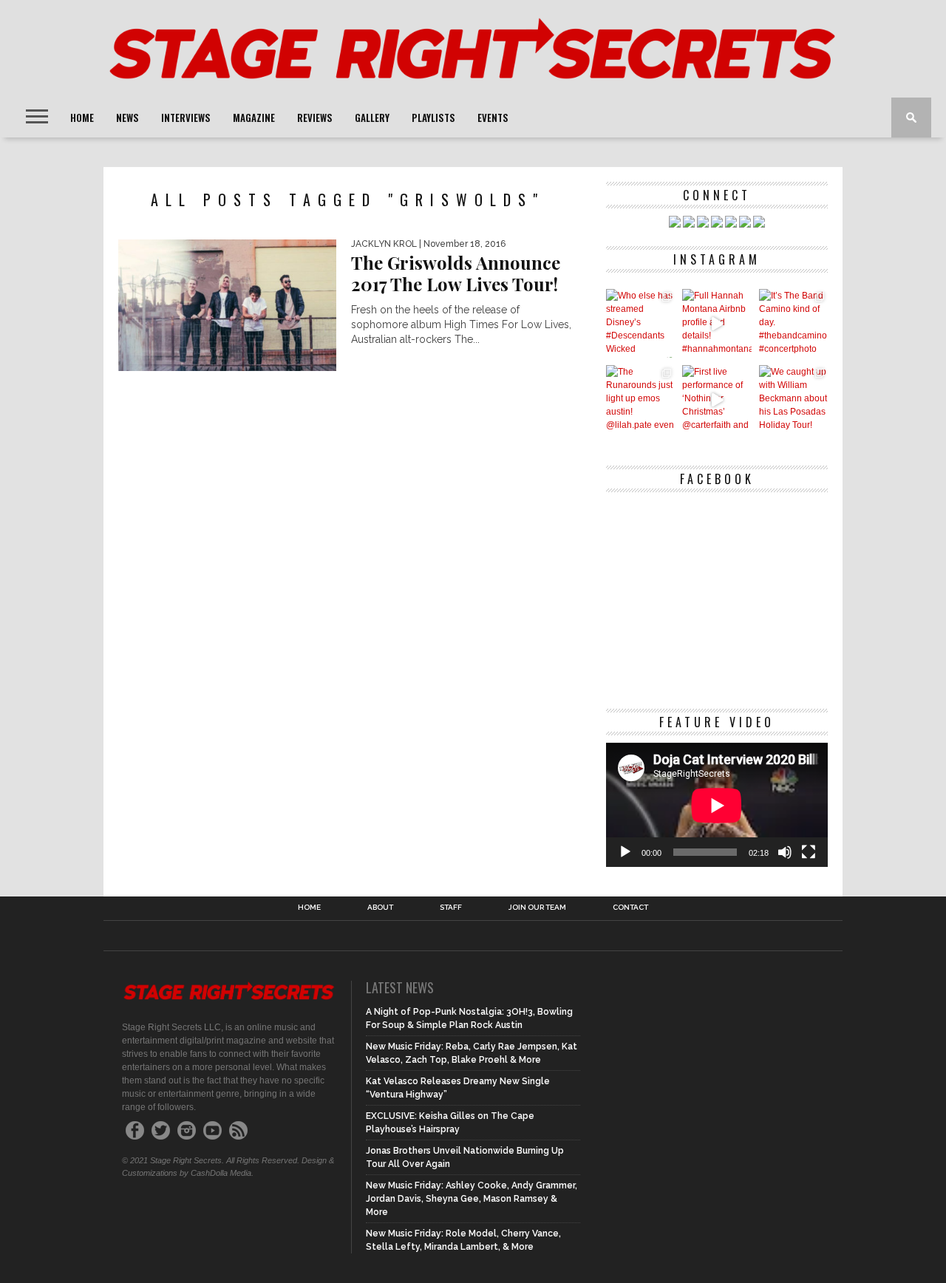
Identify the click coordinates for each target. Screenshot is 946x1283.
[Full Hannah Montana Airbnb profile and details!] (716, 323)
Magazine (254, 117)
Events (492, 117)
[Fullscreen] (808, 852)
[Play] (625, 852)
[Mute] (784, 852)
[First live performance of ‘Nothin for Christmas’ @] (716, 399)
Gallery (372, 117)
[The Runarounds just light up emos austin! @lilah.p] (640, 399)
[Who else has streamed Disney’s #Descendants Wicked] (640, 323)
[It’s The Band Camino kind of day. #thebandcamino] (793, 323)
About (380, 907)
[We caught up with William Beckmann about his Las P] (793, 399)
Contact (630, 907)
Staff (451, 907)
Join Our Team (537, 907)
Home (82, 117)
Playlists (433, 117)
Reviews (315, 117)
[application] (717, 805)
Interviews (186, 117)
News (127, 117)
